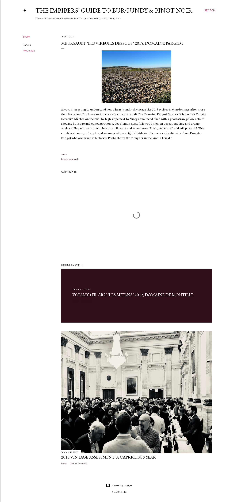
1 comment (86, 301)
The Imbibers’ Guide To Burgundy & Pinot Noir (114, 10)
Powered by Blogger (122, 485)
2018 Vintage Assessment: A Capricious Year (108, 457)
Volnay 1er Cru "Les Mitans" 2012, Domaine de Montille (132, 294)
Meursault (29, 50)
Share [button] (26, 36)
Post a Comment (78, 463)
